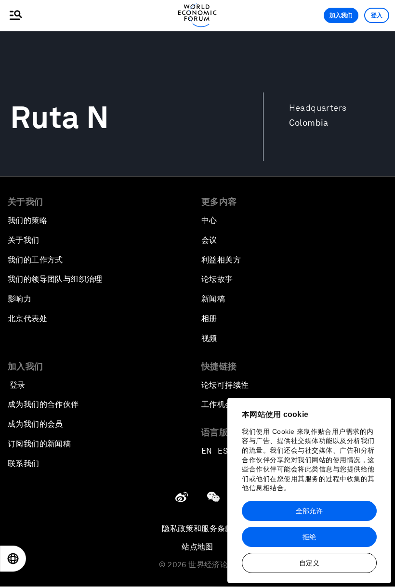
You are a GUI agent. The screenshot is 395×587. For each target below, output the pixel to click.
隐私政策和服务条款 (197, 528)
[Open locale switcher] (13, 558)
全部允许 (309, 511)
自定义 (309, 563)
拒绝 (309, 537)
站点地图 (197, 546)
